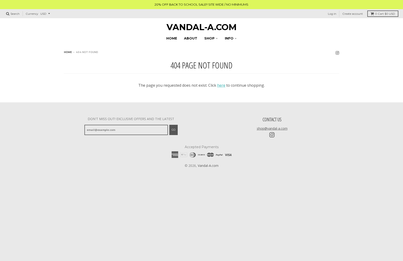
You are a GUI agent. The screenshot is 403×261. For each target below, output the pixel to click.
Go (173, 129)
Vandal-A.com (202, 27)
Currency (32, 13)
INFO (229, 38)
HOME (171, 38)
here (221, 85)
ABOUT (190, 38)
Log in (332, 13)
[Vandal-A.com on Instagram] (337, 52)
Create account (352, 13)
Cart (385, 13)
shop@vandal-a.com (272, 128)
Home (68, 52)
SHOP (209, 38)
